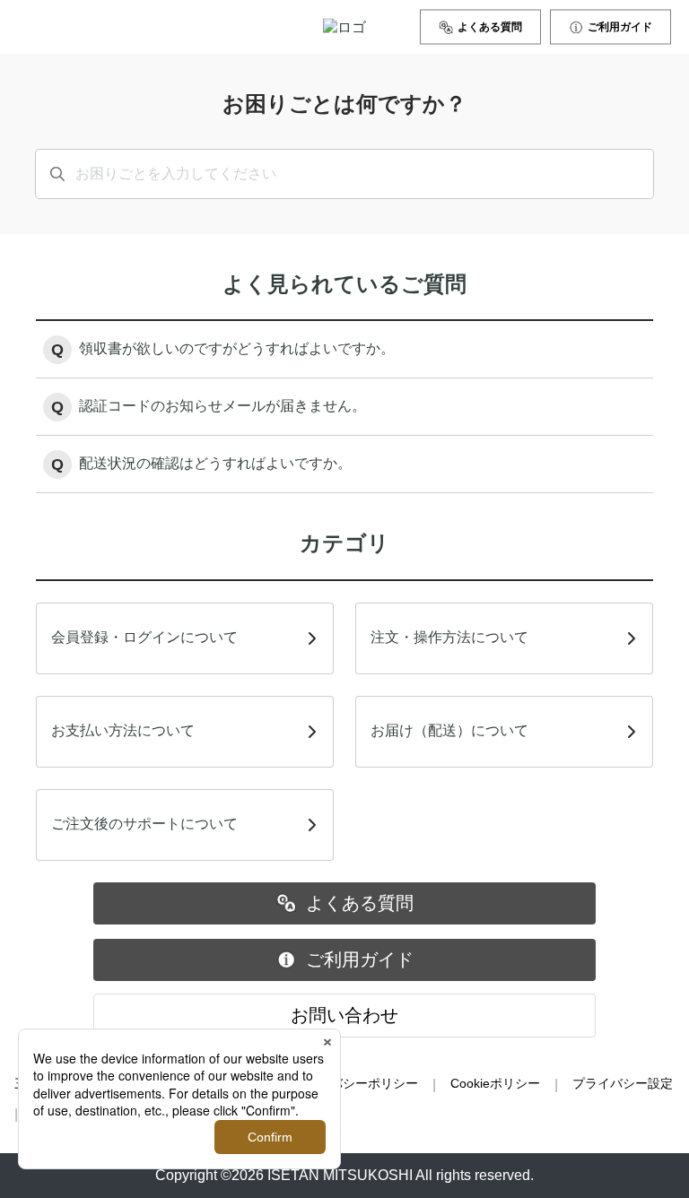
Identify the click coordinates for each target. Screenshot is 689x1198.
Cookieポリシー (495, 1083)
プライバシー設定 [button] (622, 1083)
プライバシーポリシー (355, 1083)
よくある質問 (490, 27)
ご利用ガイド (620, 27)
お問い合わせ (344, 1015)
